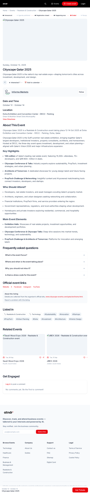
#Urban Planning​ (22, 319)
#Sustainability (50, 314)
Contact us (51, 448)
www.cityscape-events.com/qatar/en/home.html (64, 297)
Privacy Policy (74, 453)
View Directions (9, 119)
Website (6, 287)
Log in (8, 384)
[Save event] (40, 357)
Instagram (27, 287)
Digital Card (51, 462)
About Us (28, 448)
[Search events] (45, 4)
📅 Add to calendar (32, 82)
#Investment (46, 319)
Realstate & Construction (26, 10)
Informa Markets (20, 92)
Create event (71, 4)
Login (83, 4)
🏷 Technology (35, 314)
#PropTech (8, 319)
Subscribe (42, 432)
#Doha (35, 319)
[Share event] (5, 82)
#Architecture (60, 319)
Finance (6, 458)
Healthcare (7, 453)
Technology (7, 448)
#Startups (76, 314)
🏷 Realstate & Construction (15, 314)
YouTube (36, 287)
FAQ (48, 453)
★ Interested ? (14, 82)
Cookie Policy (74, 458)
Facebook (18, 287)
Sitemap (50, 458)
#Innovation (64, 314)
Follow (81, 92)
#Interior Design (75, 319)
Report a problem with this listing (17, 300)
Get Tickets (80, 490)
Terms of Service (75, 448)
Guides (27, 453)
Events (56, 4)
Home (5, 10)
